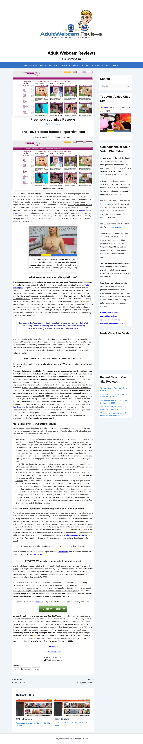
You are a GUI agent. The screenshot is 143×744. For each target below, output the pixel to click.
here (118, 217)
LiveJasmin (54, 646)
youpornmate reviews (109, 312)
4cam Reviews (61, 719)
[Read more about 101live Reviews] (34, 707)
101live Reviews (24, 719)
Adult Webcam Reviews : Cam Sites (28, 723)
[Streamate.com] (115, 122)
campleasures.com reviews (111, 324)
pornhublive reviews (108, 316)
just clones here (106, 204)
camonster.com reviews (110, 320)
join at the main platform (76, 535)
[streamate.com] (53, 609)
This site (103, 108)
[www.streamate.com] (53, 241)
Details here (63, 552)
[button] (45, 65)
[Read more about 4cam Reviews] (72, 707)
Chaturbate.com (54, 652)
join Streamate (19, 407)
